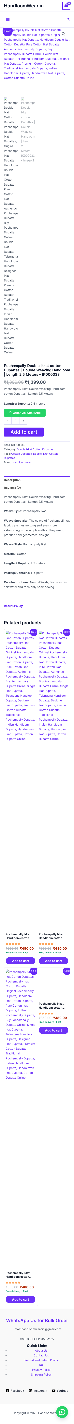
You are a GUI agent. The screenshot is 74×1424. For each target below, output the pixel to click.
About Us (41, 1350)
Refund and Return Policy (41, 1360)
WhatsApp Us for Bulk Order (37, 1320)
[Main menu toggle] (8, 20)
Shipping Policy (41, 1374)
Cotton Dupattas (21, 453)
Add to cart (23, 432)
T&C (41, 1365)
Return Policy (13, 606)
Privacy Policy (41, 1370)
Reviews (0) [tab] (12, 488)
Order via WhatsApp (27, 413)
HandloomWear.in (24, 6)
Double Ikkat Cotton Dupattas (35, 449)
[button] (68, 19)
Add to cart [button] (20, 961)
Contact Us (41, 1355)
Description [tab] (12, 480)
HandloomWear (22, 462)
